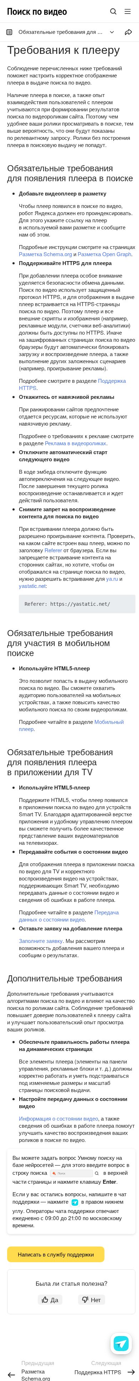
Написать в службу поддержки (56, 1254)
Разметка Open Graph (104, 254)
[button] (113, 604)
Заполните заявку (41, 940)
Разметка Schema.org (45, 254)
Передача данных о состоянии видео (69, 915)
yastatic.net (32, 585)
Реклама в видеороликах (75, 443)
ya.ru (112, 578)
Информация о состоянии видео (58, 1118)
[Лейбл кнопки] (127, 11)
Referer (53, 550)
